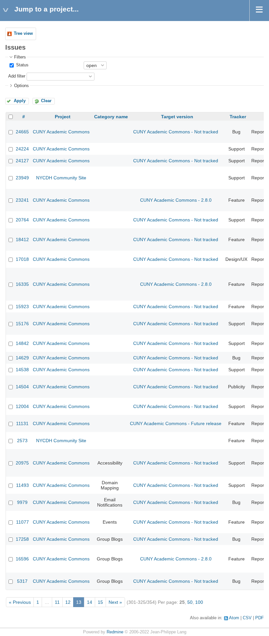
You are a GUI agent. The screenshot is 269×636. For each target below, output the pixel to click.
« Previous (20, 602)
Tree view (23, 33)
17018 (22, 259)
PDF (259, 618)
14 (89, 602)
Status (22, 65)
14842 (22, 343)
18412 (22, 239)
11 (57, 602)
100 (199, 602)
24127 (22, 160)
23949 (22, 177)
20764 (22, 219)
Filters (20, 57)
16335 (22, 284)
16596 (22, 558)
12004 (22, 406)
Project (63, 116)
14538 (22, 369)
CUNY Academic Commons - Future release (175, 423)
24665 (22, 131)
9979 (22, 502)
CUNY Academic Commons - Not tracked (175, 131)
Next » (115, 602)
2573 (22, 440)
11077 (22, 522)
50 (190, 602)
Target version (177, 116)
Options (21, 85)
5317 (22, 581)
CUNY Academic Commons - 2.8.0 (176, 200)
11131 (22, 423)
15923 (22, 306)
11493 (22, 485)
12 (68, 602)
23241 (22, 200)
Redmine (115, 632)
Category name (111, 116)
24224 (22, 148)
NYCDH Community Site (61, 177)
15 (100, 602)
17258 (22, 539)
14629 (22, 357)
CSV (247, 618)
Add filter (16, 76)
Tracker (238, 116)
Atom (234, 618)
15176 (22, 323)
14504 (22, 386)
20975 (22, 463)
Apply (20, 101)
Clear (46, 101)
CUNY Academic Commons (61, 131)
